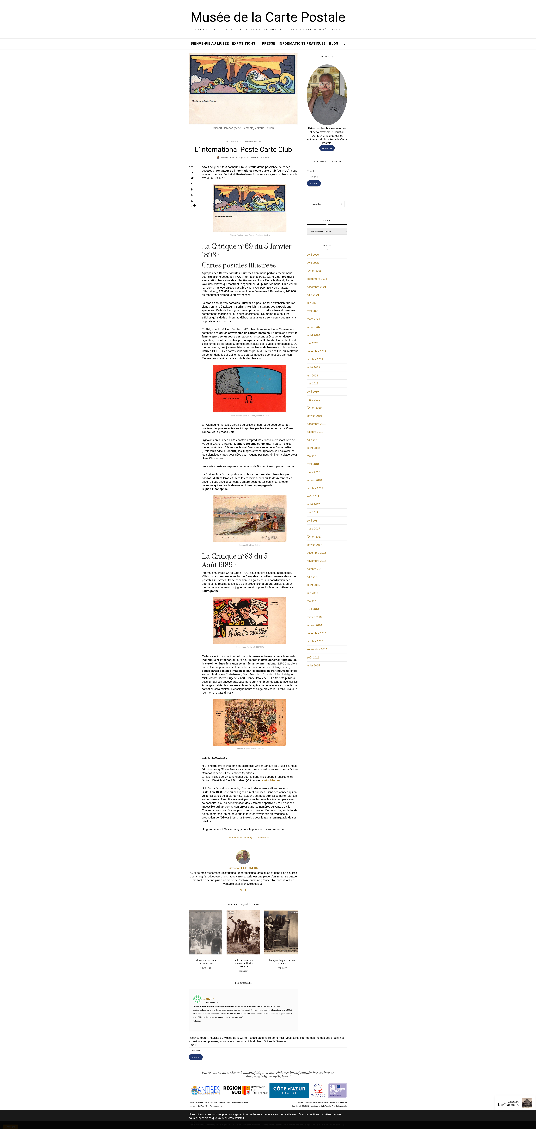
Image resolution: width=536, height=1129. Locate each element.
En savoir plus (327, 148)
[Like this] (192, 206)
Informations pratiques (302, 43)
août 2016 (313, 576)
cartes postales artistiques (242, 838)
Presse (268, 43)
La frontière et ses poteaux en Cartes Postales (205, 963)
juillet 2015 (313, 665)
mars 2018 (313, 472)
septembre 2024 (317, 278)
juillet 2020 (313, 335)
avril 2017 (313, 520)
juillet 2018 (313, 448)
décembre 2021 (316, 286)
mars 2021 (313, 319)
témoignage (264, 838)
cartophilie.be (270, 780)
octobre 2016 (315, 568)
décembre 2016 (316, 552)
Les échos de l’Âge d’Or (199, 1106)
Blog (333, 43)
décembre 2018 (316, 423)
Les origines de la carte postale (281, 962)
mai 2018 (312, 456)
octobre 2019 (315, 359)
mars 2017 (313, 528)
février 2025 (314, 270)
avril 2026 (313, 254)
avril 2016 (313, 609)
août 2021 (313, 294)
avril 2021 (313, 311)
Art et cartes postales (234, 141)
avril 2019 (313, 391)
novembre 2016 (316, 560)
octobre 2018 (315, 431)
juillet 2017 (313, 504)
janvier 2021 (314, 327)
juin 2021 (312, 303)
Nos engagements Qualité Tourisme (203, 1102)
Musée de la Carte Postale (268, 17)
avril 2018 (313, 464)
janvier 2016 (314, 625)
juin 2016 (312, 593)
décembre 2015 (316, 633)
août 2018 (313, 439)
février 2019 (314, 407)
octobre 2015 (315, 641)
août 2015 (313, 657)
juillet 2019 (313, 367)
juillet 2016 (313, 585)
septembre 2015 (317, 649)
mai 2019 (312, 383)
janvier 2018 (314, 480)
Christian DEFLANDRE (229, 158)
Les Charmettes (508, 1105)
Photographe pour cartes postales (243, 962)
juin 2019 (312, 375)
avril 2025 (313, 262)
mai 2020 (312, 343)
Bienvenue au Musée (210, 43)
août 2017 (313, 496)
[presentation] (195, 937)
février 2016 (314, 617)
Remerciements (216, 1106)
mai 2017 (312, 512)
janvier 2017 (314, 544)
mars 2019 (313, 399)
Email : (311, 171)
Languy (208, 998)
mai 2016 (312, 601)
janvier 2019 (314, 415)
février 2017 (314, 536)
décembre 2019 (316, 351)
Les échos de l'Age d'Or (252, 141)
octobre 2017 (315, 488)
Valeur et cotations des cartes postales (233, 1102)
